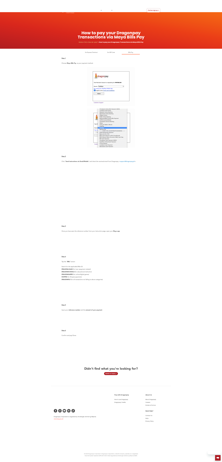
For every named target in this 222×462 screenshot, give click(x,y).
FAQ (85, 42)
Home (81, 42)
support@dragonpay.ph (127, 161)
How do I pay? (93, 42)
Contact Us (119, 10)
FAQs (127, 10)
